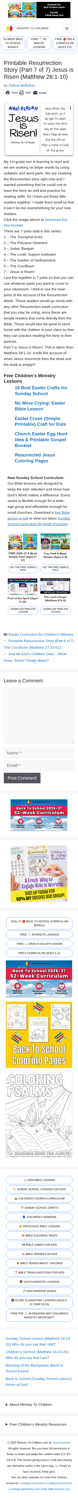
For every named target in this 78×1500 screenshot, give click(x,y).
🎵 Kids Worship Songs (39, 1291)
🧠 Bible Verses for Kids (39, 1254)
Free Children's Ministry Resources (37, 1424)
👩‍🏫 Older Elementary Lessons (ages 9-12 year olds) (39, 1302)
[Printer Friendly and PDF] (26, 95)
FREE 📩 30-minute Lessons (39, 43)
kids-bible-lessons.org (55, 1489)
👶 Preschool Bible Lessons (39, 1226)
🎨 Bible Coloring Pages (39, 1235)
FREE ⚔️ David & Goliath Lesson (39, 943)
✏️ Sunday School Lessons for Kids (39, 1189)
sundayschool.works (59, 1483)
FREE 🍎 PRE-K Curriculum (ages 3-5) (65, 43)
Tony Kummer (61, 1442)
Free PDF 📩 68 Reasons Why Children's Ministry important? (39, 1315)
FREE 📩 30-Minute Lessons (39, 934)
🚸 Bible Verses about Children (39, 1263)
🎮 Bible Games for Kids (39, 1244)
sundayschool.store (32, 1483)
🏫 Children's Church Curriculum (39, 1198)
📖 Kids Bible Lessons (39, 1179)
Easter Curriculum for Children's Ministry (41, 634)
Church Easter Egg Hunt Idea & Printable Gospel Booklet (41, 439)
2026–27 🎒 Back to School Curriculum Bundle (39, 923)
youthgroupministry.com (25, 1489)
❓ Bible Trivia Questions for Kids (39, 1272)
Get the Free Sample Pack (23, 568)
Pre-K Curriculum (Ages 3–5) (39, 953)
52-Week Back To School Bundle (13, 43)
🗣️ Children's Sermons (39, 1217)
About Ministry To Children (30, 1405)
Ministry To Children (32, 28)
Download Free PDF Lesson (23, 610)
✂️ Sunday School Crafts (39, 1207)
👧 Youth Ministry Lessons (39, 1281)
